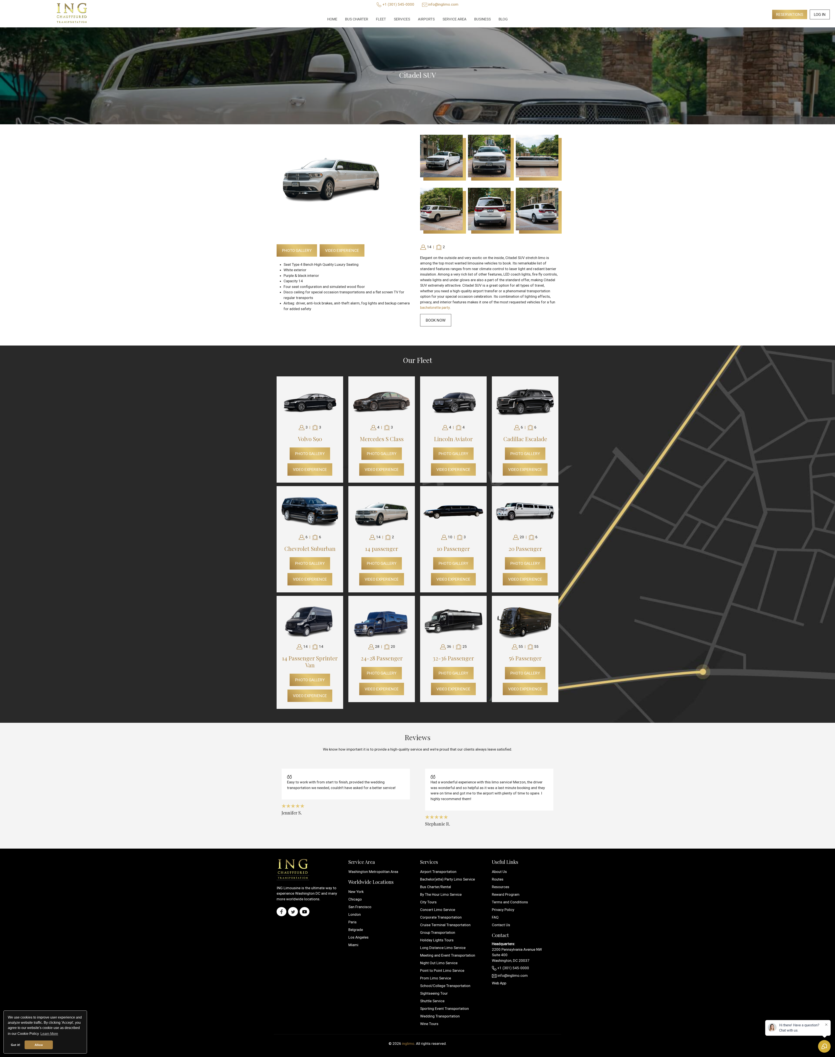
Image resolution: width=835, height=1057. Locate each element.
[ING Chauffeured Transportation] (71, 13)
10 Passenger (453, 548)
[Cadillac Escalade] (525, 402)
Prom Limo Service (435, 978)
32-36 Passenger (453, 658)
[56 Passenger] (525, 621)
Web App (499, 983)
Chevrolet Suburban (310, 548)
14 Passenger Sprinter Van (310, 661)
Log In (820, 14)
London (354, 914)
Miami (353, 945)
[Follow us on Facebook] (281, 911)
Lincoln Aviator (453, 439)
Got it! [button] (15, 1045)
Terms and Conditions (510, 902)
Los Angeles (358, 937)
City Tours (428, 902)
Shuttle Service (432, 1001)
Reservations (789, 14)
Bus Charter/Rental (435, 887)
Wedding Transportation (440, 1016)
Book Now (436, 320)
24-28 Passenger (382, 658)
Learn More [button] (49, 1033)
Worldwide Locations (371, 882)
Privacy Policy (503, 909)
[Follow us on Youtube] (304, 911)
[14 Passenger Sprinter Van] (310, 621)
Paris (352, 922)
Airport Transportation (438, 871)
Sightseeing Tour (434, 993)
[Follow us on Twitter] (293, 911)
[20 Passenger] (525, 511)
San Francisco (359, 907)
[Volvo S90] (310, 402)
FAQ (495, 917)
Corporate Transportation (441, 917)
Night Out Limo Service (439, 963)
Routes (497, 879)
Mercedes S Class (382, 439)
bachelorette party (435, 307)
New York (356, 891)
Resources (500, 887)
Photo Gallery (297, 250)
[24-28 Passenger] (381, 621)
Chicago (355, 899)
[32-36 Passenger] (453, 621)
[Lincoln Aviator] (453, 402)
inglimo (408, 1043)
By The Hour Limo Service (441, 894)
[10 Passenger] (453, 511)
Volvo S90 (310, 439)
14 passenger (381, 548)
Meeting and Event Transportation (447, 955)
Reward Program (505, 894)
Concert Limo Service (437, 909)
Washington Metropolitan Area (373, 871)
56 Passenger (525, 658)
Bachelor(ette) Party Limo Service (447, 879)
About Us (499, 871)
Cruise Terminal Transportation (445, 925)
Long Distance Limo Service (443, 948)
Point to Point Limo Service (442, 970)
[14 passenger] (381, 511)
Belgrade (355, 929)
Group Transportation (437, 932)
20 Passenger (525, 548)
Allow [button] (39, 1045)
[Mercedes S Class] (381, 402)
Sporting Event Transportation (444, 1008)
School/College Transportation (445, 986)
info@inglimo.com (443, 4)
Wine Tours (429, 1024)
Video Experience (342, 250)
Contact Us (501, 925)
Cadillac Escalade (525, 439)
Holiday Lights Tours (437, 940)
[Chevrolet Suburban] (310, 511)
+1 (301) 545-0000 (398, 4)
